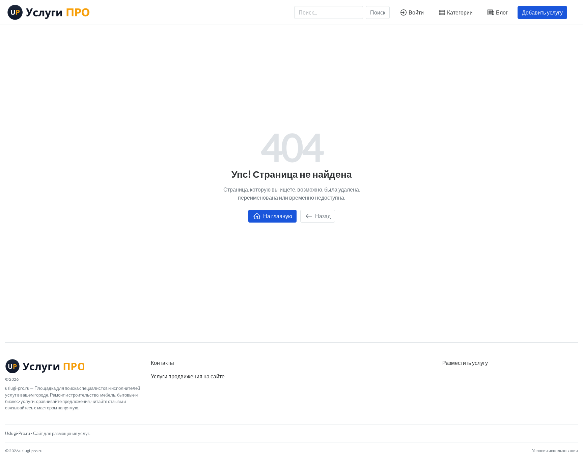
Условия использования (555, 450)
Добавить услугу (542, 12)
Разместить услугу (465, 362)
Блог (501, 12)
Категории (459, 12)
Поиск (377, 12)
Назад (322, 216)
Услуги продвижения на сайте (188, 376)
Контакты (162, 362)
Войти (416, 12)
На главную (277, 216)
